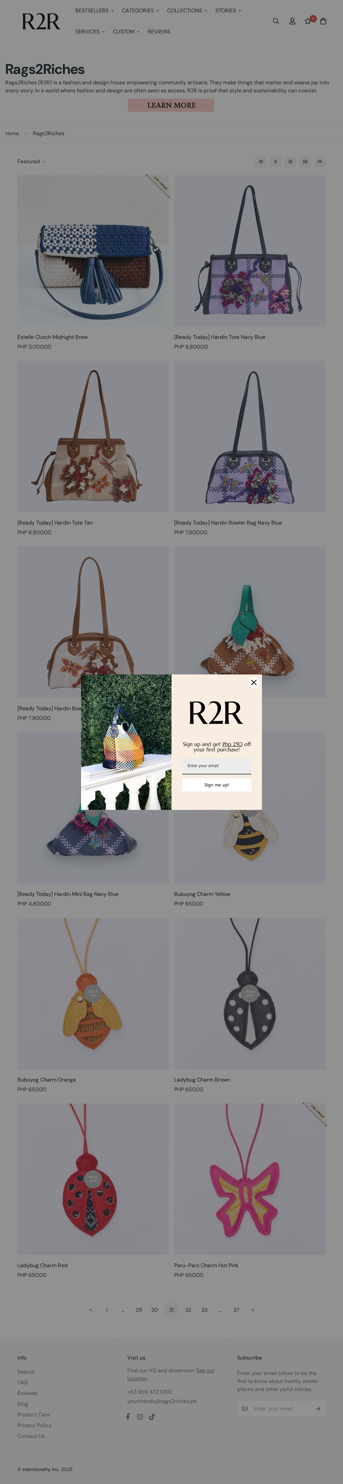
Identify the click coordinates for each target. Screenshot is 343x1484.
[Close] (254, 682)
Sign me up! (216, 784)
